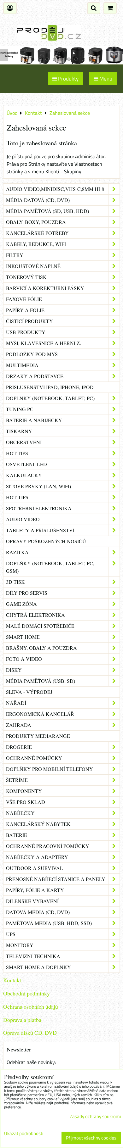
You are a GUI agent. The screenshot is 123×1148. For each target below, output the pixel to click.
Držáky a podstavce (34, 376)
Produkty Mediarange (38, 736)
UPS (10, 934)
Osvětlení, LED (26, 464)
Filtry (14, 255)
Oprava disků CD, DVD (30, 1032)
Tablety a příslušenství (40, 530)
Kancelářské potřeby (37, 233)
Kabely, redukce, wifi (36, 244)
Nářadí (16, 702)
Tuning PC (19, 409)
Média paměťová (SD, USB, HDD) (47, 211)
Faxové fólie (24, 299)
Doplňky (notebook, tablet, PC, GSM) (50, 567)
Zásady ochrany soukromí (95, 1116)
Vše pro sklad (25, 802)
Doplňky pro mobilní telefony (49, 769)
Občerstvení (24, 442)
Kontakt (12, 980)
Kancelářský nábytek (38, 824)
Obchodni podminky (26, 993)
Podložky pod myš (32, 354)
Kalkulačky (24, 475)
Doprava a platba (22, 1019)
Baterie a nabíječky (34, 420)
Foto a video (24, 658)
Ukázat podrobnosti (23, 1133)
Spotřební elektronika (39, 508)
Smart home (23, 636)
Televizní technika (33, 956)
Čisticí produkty (29, 321)
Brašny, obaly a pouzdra (41, 647)
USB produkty (25, 332)
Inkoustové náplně (33, 266)
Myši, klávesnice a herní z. (43, 343)
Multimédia (22, 365)
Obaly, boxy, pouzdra (36, 222)
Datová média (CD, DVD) (38, 912)
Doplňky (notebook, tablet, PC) (50, 398)
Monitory (19, 945)
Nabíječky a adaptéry (37, 857)
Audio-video (23, 519)
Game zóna (21, 603)
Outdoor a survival (34, 868)
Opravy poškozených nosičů (46, 541)
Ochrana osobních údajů (30, 1006)
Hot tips (17, 497)
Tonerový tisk (26, 277)
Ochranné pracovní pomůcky (47, 846)
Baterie (16, 835)
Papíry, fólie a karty (35, 890)
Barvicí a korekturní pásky (45, 288)
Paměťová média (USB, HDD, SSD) (49, 923)
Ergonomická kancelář (40, 714)
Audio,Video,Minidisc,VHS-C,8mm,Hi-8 (55, 189)
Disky (14, 669)
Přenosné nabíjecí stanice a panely (55, 879)
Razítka (17, 552)
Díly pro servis (26, 592)
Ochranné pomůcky (34, 758)
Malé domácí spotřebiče (40, 625)
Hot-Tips (17, 453)
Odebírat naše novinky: (31, 1062)
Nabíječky (20, 813)
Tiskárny (19, 431)
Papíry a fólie (25, 310)
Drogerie (19, 747)
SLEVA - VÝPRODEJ (29, 691)
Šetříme (17, 780)
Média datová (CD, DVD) (38, 200)
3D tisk (15, 581)
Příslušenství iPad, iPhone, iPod (50, 387)
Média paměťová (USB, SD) (40, 680)
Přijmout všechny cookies (91, 1137)
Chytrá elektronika (35, 614)
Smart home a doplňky (38, 967)
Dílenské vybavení (32, 901)
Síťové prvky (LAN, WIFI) (38, 486)
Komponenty (24, 791)
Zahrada (18, 725)
